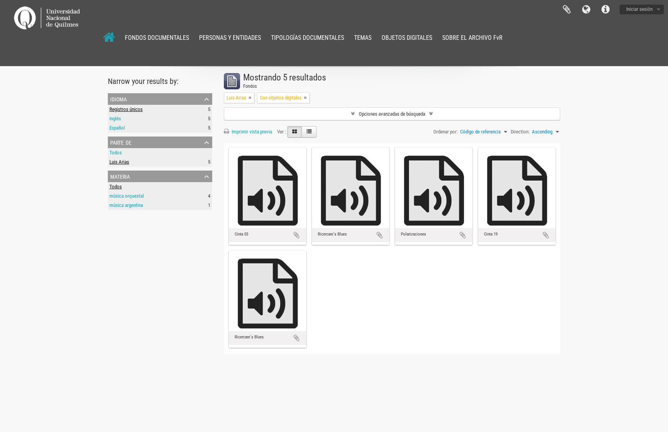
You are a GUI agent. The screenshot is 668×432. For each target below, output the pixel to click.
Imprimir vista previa (251, 132)
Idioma (586, 9)
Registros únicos (126, 109)
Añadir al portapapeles (296, 235)
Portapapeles (566, 9)
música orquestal (126, 196)
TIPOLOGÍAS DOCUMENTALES (307, 37)
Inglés (115, 118)
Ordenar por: (445, 132)
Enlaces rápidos (605, 9)
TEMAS (362, 37)
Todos (115, 152)
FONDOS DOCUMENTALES (157, 37)
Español (117, 128)
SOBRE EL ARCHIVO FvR (472, 37)
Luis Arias (119, 162)
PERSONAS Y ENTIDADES (230, 37)
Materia (120, 176)
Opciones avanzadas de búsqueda (392, 114)
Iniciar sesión (639, 9)
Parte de (120, 142)
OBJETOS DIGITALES (407, 37)
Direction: (520, 132)
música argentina (126, 205)
